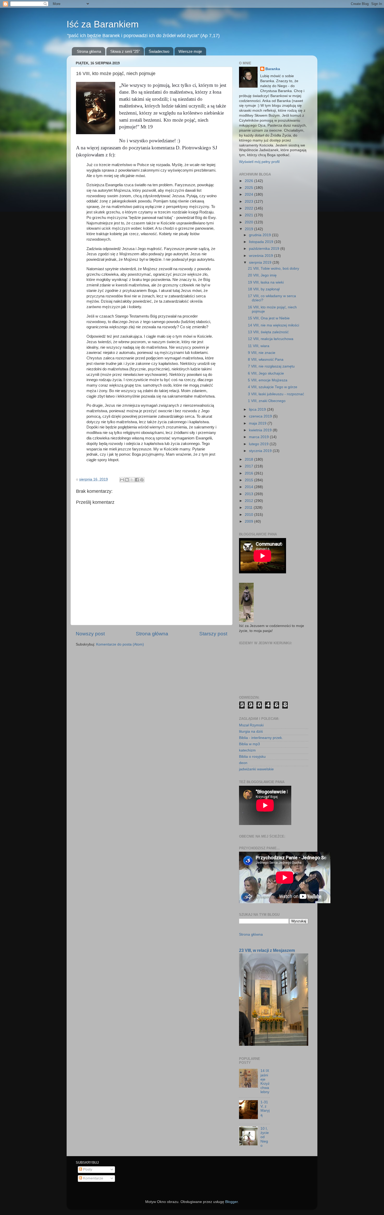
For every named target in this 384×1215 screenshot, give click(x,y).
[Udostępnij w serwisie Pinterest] (141, 479)
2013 (249, 494)
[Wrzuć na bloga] (127, 479)
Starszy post (213, 633)
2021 (249, 215)
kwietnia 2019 (261, 430)
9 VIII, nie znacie (261, 353)
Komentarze (92, 1178)
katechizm (247, 750)
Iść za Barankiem (103, 24)
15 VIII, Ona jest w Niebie (269, 318)
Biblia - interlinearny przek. (261, 738)
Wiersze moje (190, 51)
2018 (249, 459)
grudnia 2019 (260, 235)
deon (243, 763)
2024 (249, 194)
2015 (249, 480)
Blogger (231, 1202)
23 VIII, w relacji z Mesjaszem (267, 950)
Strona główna (89, 51)
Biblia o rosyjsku (252, 757)
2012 (249, 501)
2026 (249, 181)
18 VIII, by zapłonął (264, 289)
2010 (249, 515)
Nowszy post (90, 633)
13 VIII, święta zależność (268, 332)
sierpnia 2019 (260, 262)
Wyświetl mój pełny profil (259, 162)
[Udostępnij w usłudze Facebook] (136, 479)
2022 (249, 208)
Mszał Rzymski (251, 725)
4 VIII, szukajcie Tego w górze (272, 387)
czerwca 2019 (261, 416)
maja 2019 (258, 423)
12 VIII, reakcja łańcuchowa (270, 339)
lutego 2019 (259, 444)
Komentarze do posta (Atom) (120, 644)
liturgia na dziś (251, 731)
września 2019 (261, 256)
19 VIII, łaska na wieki (266, 282)
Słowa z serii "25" (125, 51)
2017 (249, 466)
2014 (249, 487)
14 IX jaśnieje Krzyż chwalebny (265, 1081)
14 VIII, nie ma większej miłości (273, 325)
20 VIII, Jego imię (262, 275)
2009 (249, 521)
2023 (249, 202)
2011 (249, 508)
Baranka (272, 69)
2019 (249, 229)
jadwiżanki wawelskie (256, 769)
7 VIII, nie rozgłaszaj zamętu (271, 366)
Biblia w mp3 (249, 744)
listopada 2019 (261, 242)
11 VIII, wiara (258, 346)
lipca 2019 (258, 409)
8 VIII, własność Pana (265, 359)
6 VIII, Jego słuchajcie (266, 373)
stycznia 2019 (261, 451)
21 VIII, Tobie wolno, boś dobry (273, 268)
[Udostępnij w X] (132, 479)
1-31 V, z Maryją (265, 1108)
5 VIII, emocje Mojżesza (267, 380)
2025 (249, 188)
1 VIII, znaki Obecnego (267, 401)
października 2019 (264, 249)
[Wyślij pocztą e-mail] (122, 479)
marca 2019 (259, 437)
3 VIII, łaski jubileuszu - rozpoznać (276, 394)
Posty (87, 1169)
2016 (249, 473)
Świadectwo (159, 51)
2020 (249, 222)
